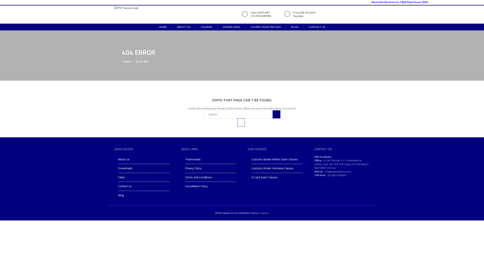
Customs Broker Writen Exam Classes (274, 159)
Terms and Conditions (198, 177)
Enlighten (264, 213)
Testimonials (193, 159)
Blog (294, 27)
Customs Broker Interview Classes (272, 168)
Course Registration (266, 27)
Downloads (231, 27)
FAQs (121, 177)
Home (163, 27)
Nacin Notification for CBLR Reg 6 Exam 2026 (395, 2)
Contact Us (317, 27)
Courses (207, 27)
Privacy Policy (193, 168)
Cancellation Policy (196, 186)
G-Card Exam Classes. (264, 177)
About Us (183, 27)
